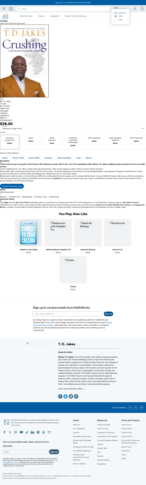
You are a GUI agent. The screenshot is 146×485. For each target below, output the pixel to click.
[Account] (135, 9)
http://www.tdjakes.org (68, 384)
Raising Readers (103, 460)
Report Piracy (126, 447)
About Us (76, 424)
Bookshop (48, 158)
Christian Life (14, 196)
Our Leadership (79, 428)
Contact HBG (102, 448)
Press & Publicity (79, 463)
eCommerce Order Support (107, 436)
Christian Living (40, 196)
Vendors (100, 456)
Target (78, 158)
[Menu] (3, 9)
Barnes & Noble (18, 158)
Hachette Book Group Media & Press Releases (81, 457)
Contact (41, 16)
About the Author (7, 199)
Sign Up (108, 314)
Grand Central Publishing (76, 16)
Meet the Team (26, 16)
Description (5, 161)
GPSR (123, 458)
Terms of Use (126, 424)
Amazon (5, 158)
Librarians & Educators (106, 432)
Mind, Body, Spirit (7, 192)
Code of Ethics (126, 436)
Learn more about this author (70, 388)
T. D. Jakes (7, 101)
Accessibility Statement (82, 450)
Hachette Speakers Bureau (107, 440)
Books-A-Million (34, 158)
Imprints (76, 432)
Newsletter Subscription (82, 436)
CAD (121, 19)
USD (120, 16)
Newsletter (54, 16)
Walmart (88, 158)
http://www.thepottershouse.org (96, 384)
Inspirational (27, 196)
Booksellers (101, 464)
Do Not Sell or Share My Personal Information (130, 441)
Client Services (102, 428)
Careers (100, 444)
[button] (73, 98)
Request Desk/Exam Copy (12, 186)
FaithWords (4, 115)
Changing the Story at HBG (83, 447)
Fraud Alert (125, 450)
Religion (3, 196)
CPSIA (123, 454)
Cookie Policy (126, 432)
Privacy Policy (126, 428)
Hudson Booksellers (64, 158)
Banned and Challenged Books (82, 441)
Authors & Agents (104, 424)
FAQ (98, 452)
